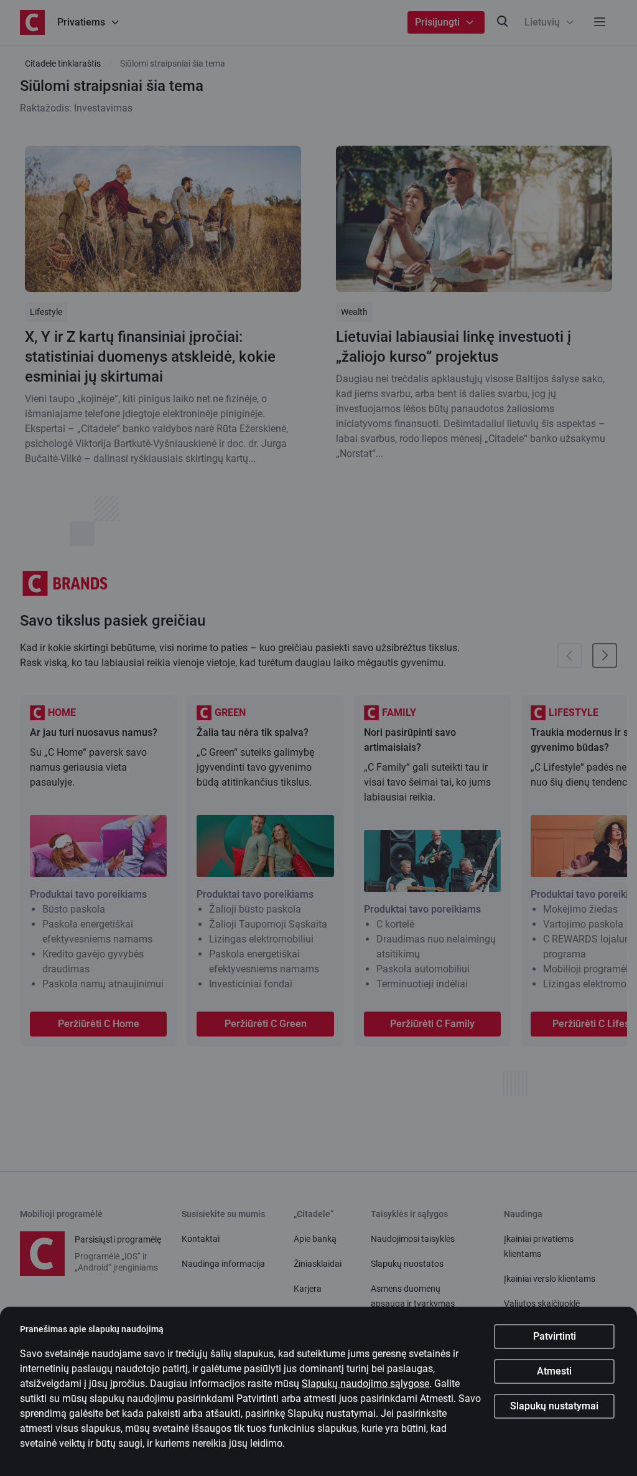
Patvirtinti (554, 1336)
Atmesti (554, 1371)
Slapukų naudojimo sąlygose (365, 1383)
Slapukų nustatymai (554, 1406)
